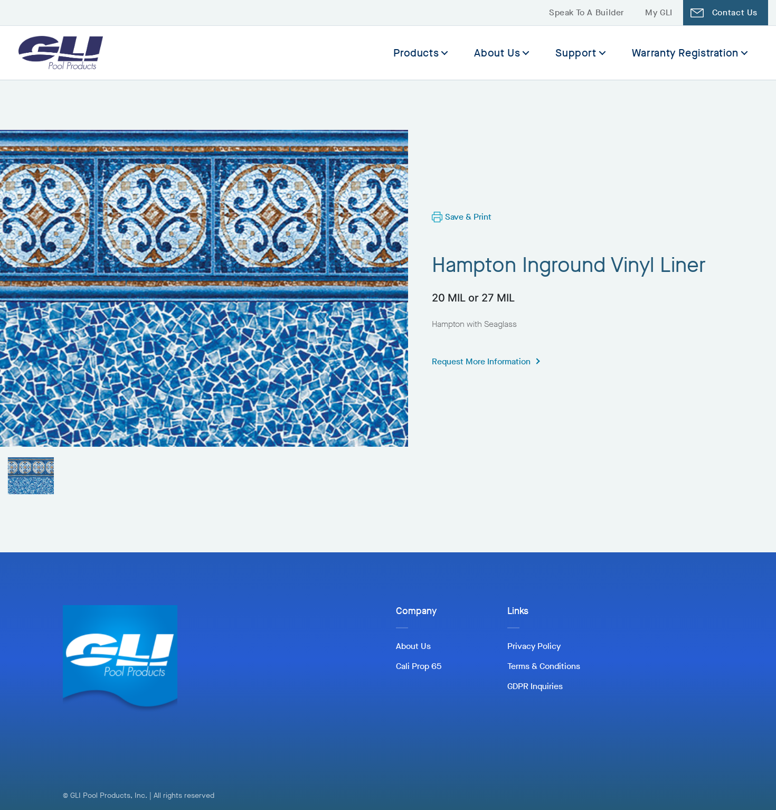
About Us (497, 53)
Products (416, 53)
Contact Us (735, 12)
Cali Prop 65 (418, 666)
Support (575, 53)
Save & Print (468, 216)
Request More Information (481, 361)
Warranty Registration (685, 53)
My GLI (659, 12)
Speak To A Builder (586, 12)
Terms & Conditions (543, 666)
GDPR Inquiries (535, 686)
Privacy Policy (534, 646)
